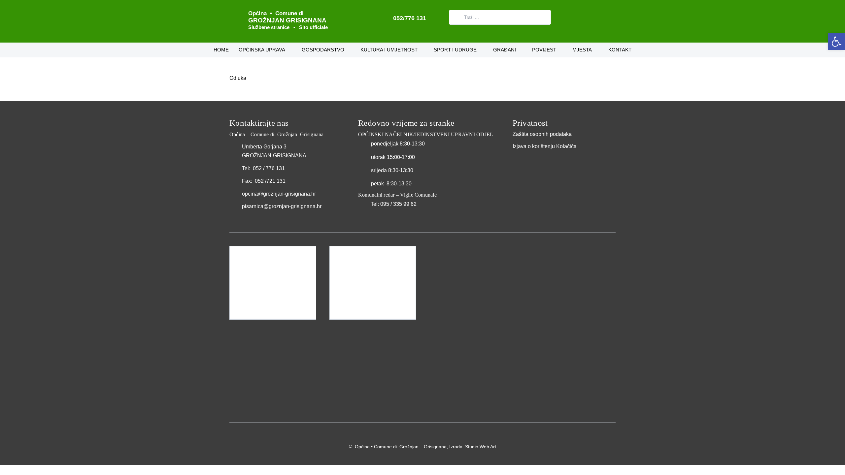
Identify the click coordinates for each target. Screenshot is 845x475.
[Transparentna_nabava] (529, 158)
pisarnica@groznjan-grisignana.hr (281, 206)
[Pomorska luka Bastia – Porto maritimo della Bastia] (373, 282)
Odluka (237, 78)
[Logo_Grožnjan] (233, 9)
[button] (836, 41)
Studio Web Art (480, 446)
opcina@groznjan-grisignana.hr (279, 194)
